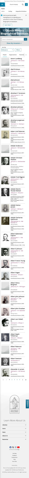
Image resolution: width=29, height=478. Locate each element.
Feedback (27, 404)
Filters (18, 50)
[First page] (3, 379)
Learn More (8, 25)
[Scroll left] (26, 54)
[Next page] (22, 379)
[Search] (25, 39)
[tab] (5, 55)
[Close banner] (26, 15)
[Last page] (25, 379)
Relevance (5, 50)
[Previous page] (6, 379)
